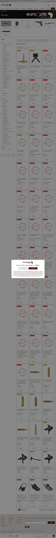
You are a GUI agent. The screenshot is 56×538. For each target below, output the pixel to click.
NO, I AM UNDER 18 (23, 268)
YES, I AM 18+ (33, 268)
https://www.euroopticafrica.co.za (30, 271)
